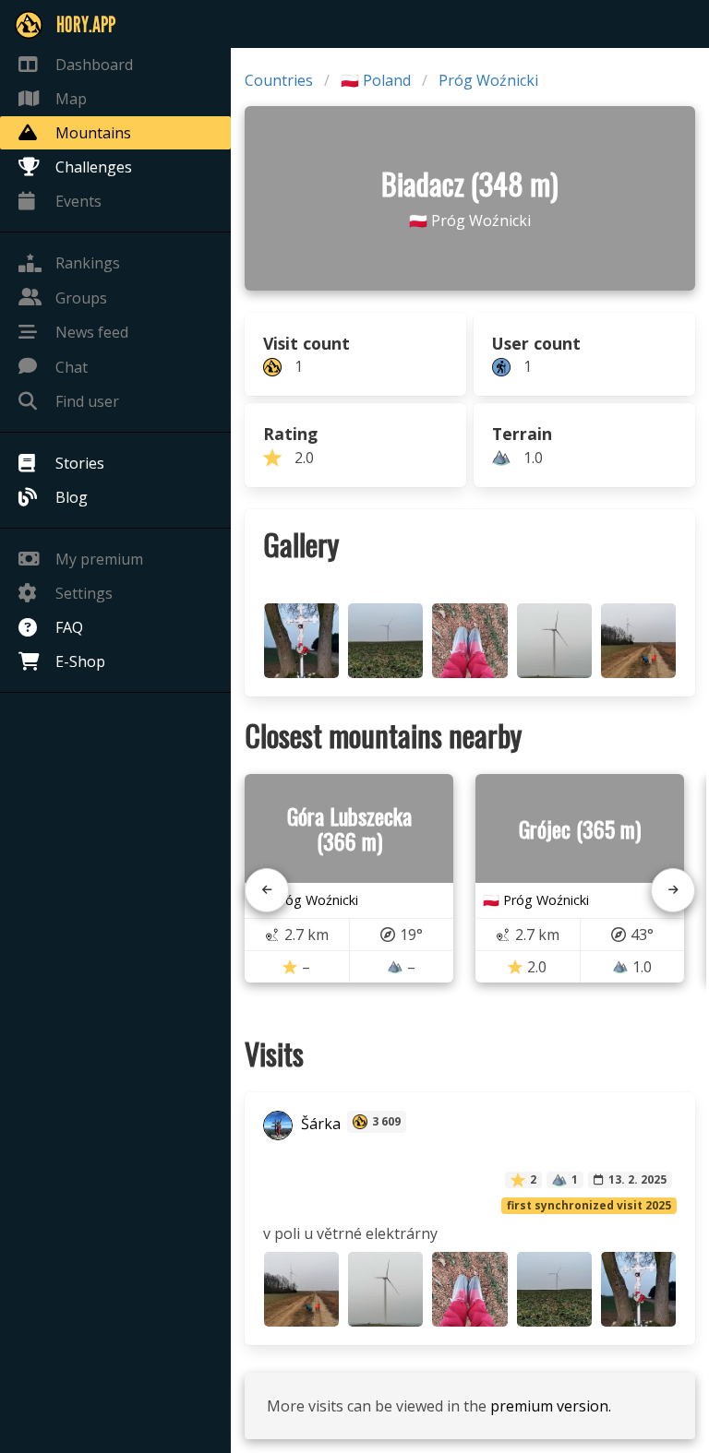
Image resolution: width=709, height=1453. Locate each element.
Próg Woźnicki (488, 80)
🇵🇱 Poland (376, 80)
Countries (279, 80)
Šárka (319, 1124)
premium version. (550, 1406)
